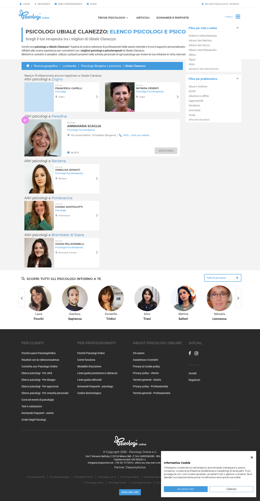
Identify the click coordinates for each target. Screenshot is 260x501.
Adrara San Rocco (199, 45)
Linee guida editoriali (89, 379)
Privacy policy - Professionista (150, 386)
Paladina (59, 116)
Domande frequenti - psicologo (95, 386)
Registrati (43, 4)
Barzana (59, 161)
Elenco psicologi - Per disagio (38, 379)
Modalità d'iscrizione (89, 366)
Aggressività (196, 100)
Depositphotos (136, 467)
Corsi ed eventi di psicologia (38, 399)
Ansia (192, 115)
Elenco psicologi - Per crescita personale (45, 393)
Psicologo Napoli (153, 477)
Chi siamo (138, 353)
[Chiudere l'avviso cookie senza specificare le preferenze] (251, 458)
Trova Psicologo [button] (112, 17)
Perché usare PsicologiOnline (39, 353)
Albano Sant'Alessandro (203, 50)
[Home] (27, 66)
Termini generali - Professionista (151, 393)
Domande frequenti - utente (38, 413)
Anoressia (194, 110)
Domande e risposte (172, 17)
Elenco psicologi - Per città (37, 373)
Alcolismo (194, 105)
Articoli (143, 17)
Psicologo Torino (95, 482)
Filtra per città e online (203, 28)
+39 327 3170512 (124, 462)
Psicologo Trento (117, 482)
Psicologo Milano (129, 477)
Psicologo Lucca (107, 477)
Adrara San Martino (200, 40)
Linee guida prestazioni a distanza (97, 373)
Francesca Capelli (68, 87)
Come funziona (86, 359)
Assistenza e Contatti (145, 359)
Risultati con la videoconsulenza (40, 359)
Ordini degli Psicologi (34, 419)
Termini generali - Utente (147, 379)
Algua (192, 59)
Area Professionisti (69, 4)
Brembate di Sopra (68, 235)
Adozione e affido (199, 96)
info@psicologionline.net (100, 462)
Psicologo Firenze (83, 477)
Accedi (192, 373)
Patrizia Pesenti (147, 87)
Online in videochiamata (203, 35)
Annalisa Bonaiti (67, 168)
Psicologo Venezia (141, 482)
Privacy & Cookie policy (146, 366)
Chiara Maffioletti (69, 205)
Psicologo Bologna (59, 477)
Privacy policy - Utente (146, 373)
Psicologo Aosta (36, 477)
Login (26, 4)
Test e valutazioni (32, 406)
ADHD (192, 91)
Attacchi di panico (199, 119)
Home (93, 4)
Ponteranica (62, 198)
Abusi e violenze (198, 86)
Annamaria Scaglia (84, 124)
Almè (192, 64)
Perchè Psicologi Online (91, 353)
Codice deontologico (89, 393)
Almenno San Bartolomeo (204, 69)
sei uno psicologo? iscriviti (221, 4)
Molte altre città (130, 492)
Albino (192, 54)
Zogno (57, 79)
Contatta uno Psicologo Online (39, 366)
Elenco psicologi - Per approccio (40, 386)
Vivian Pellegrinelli (69, 242)
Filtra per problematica (203, 79)
